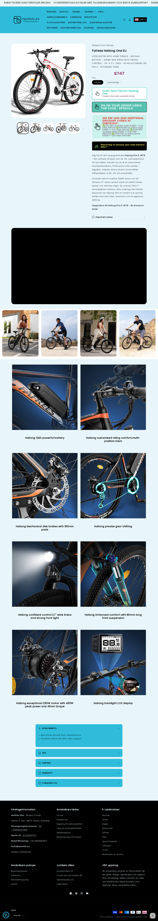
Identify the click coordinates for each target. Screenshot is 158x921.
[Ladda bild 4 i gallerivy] (61, 128)
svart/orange (113, 82)
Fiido (104, 837)
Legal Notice (62, 884)
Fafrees (105, 832)
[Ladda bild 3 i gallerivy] (48, 128)
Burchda (106, 815)
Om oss (60, 815)
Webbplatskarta (63, 832)
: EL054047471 (29, 835)
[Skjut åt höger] (83, 128)
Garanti (14, 884)
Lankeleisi (106, 846)
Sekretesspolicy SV (65, 880)
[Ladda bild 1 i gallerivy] (23, 128)
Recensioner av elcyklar (112, 854)
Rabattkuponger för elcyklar (69, 837)
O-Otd (105, 850)
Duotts (105, 820)
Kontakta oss (62, 820)
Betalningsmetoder (19, 871)
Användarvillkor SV (65, 871)
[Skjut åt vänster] (14, 128)
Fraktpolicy (16, 875)
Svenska (17, 915)
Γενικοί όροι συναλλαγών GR (69, 875)
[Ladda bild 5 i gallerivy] (74, 128)
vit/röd (98, 82)
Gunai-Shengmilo (109, 841)
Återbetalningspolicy (20, 880)
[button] (64, 12)
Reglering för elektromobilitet (69, 824)
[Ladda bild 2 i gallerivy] (35, 128)
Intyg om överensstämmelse (69, 828)
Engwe (105, 824)
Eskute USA (107, 828)
